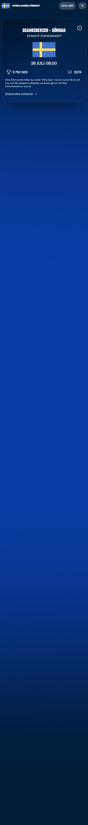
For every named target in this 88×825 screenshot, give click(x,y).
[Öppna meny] (82, 5)
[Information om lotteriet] (79, 28)
